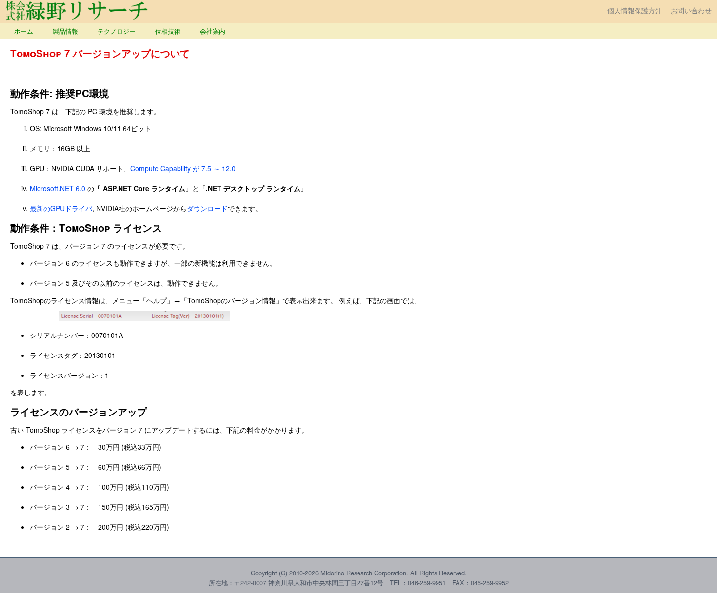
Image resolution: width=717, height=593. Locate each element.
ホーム (23, 31)
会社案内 (212, 31)
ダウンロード (207, 208)
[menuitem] (23, 31)
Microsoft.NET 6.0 (57, 188)
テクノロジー (117, 31)
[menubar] (119, 31)
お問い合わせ (691, 10)
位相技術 (167, 31)
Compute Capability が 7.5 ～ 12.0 (183, 168)
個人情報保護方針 (634, 10)
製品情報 (65, 31)
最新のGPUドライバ (61, 208)
